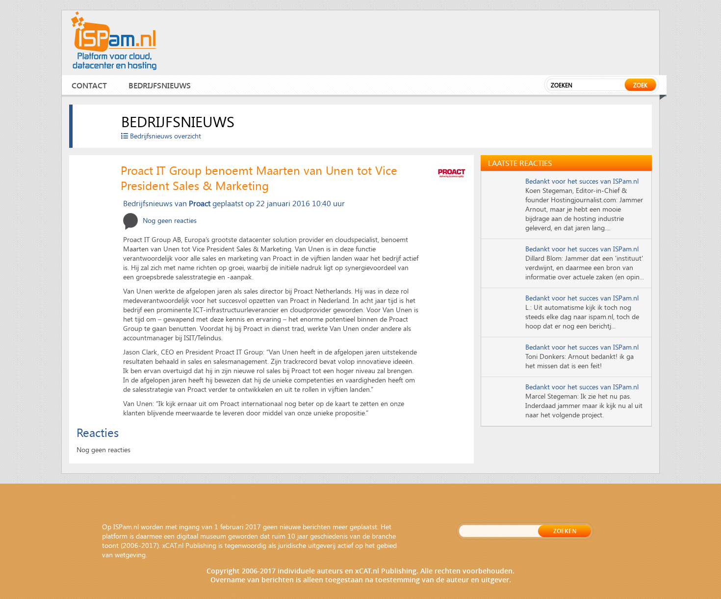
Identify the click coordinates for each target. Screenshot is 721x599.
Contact (89, 85)
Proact (199, 203)
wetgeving (130, 554)
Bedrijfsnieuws (160, 85)
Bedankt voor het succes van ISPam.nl (582, 181)
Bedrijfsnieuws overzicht (164, 135)
